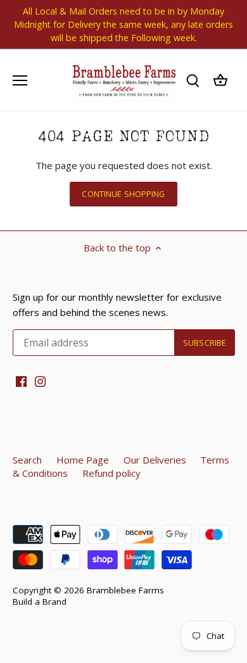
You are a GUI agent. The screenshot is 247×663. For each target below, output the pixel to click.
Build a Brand (39, 601)
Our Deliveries (155, 459)
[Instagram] (40, 381)
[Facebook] (21, 381)
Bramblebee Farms (125, 590)
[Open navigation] (20, 80)
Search (27, 459)
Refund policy (111, 473)
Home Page (82, 459)
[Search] (192, 80)
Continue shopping (123, 193)
